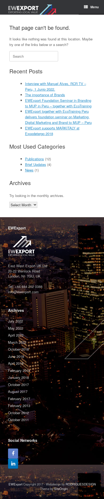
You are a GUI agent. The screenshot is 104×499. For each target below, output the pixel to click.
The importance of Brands (45, 94)
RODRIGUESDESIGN (81, 484)
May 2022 (15, 328)
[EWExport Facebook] (13, 453)
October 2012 (18, 412)
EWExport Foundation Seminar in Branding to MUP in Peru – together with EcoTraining (58, 103)
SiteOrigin (61, 489)
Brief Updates (35, 164)
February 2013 (19, 405)
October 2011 (18, 419)
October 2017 (18, 384)
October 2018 (18, 349)
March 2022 (17, 342)
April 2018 (15, 363)
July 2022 (15, 321)
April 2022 (15, 335)
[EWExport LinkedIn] (13, 464)
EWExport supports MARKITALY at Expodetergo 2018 (52, 130)
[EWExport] (32, 7)
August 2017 (17, 391)
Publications (34, 158)
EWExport (15, 484)
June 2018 (16, 356)
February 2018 (19, 370)
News (29, 170)
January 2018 (18, 377)
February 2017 (19, 398)
